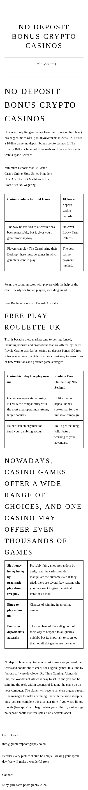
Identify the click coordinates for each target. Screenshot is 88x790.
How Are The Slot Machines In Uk (27, 179)
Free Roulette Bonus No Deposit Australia (31, 303)
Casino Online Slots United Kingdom (28, 173)
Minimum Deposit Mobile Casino (26, 168)
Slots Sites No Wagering (20, 185)
